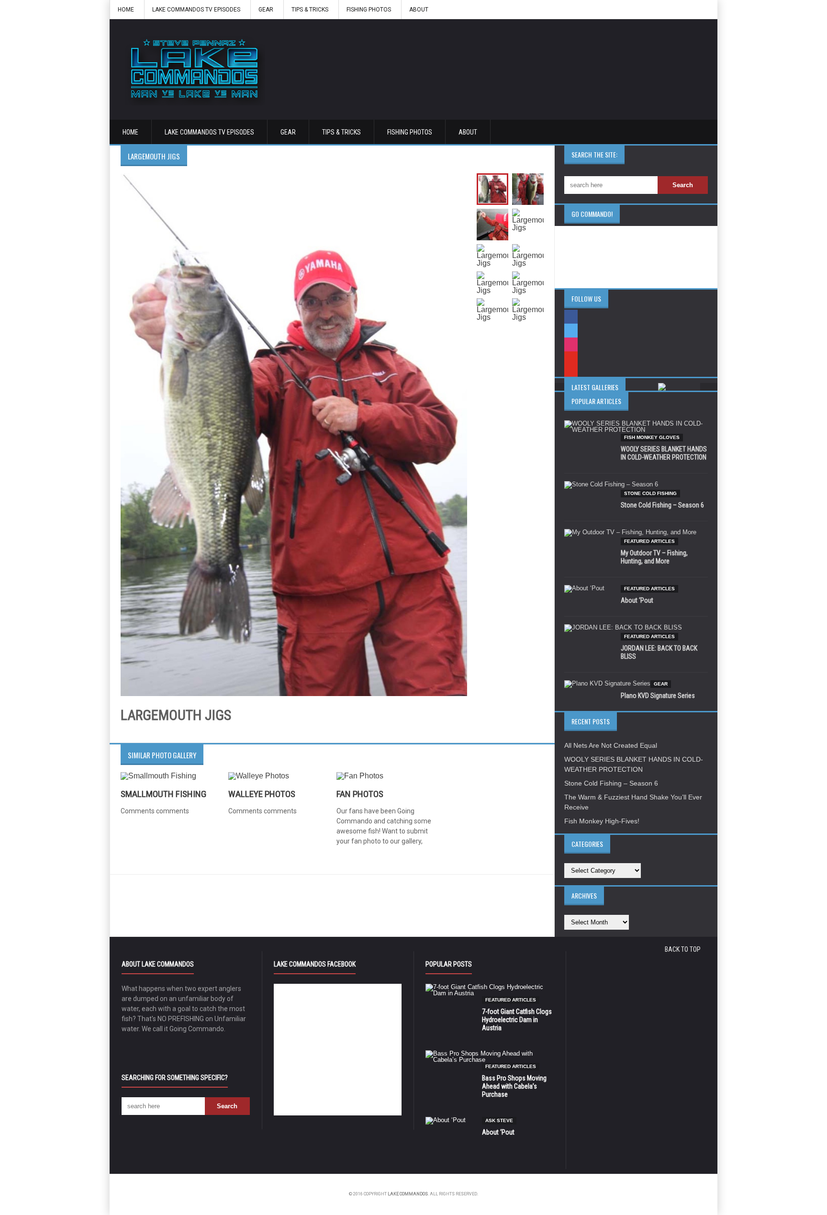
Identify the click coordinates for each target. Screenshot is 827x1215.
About (418, 9)
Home (126, 9)
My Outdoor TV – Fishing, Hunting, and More (654, 557)
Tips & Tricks (309, 9)
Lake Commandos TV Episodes (196, 9)
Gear (265, 9)
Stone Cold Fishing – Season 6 (662, 505)
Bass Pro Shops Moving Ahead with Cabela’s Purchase (514, 1086)
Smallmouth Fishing (163, 793)
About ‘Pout (637, 600)
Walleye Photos (261, 793)
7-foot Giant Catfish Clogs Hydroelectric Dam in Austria (517, 1020)
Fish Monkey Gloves (652, 437)
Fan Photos (359, 793)
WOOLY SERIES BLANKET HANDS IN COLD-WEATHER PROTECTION (664, 453)
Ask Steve (499, 1120)
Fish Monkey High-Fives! (601, 821)
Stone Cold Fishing (650, 493)
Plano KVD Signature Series (658, 695)
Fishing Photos (368, 9)
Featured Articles (649, 541)
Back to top (683, 949)
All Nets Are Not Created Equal (610, 745)
